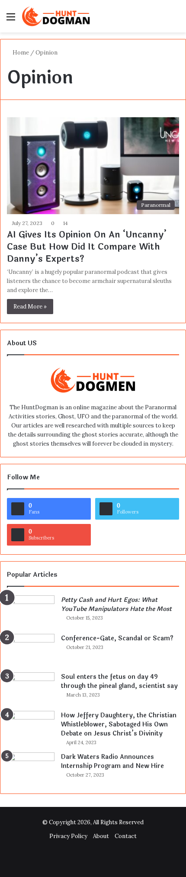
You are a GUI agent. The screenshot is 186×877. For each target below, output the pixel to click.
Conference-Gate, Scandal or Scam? (117, 638)
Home (20, 52)
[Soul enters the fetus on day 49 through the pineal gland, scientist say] (31, 688)
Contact (126, 836)
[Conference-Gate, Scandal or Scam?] (31, 650)
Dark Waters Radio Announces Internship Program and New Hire (112, 761)
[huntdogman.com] (56, 16)
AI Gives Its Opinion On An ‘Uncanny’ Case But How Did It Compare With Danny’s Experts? (87, 247)
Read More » (30, 306)
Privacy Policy (68, 836)
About (101, 836)
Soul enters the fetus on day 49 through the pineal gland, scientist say (119, 681)
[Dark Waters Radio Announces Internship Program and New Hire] (31, 768)
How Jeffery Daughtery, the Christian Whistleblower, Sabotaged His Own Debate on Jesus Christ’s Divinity (118, 724)
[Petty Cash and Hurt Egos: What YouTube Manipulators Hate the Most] (31, 611)
